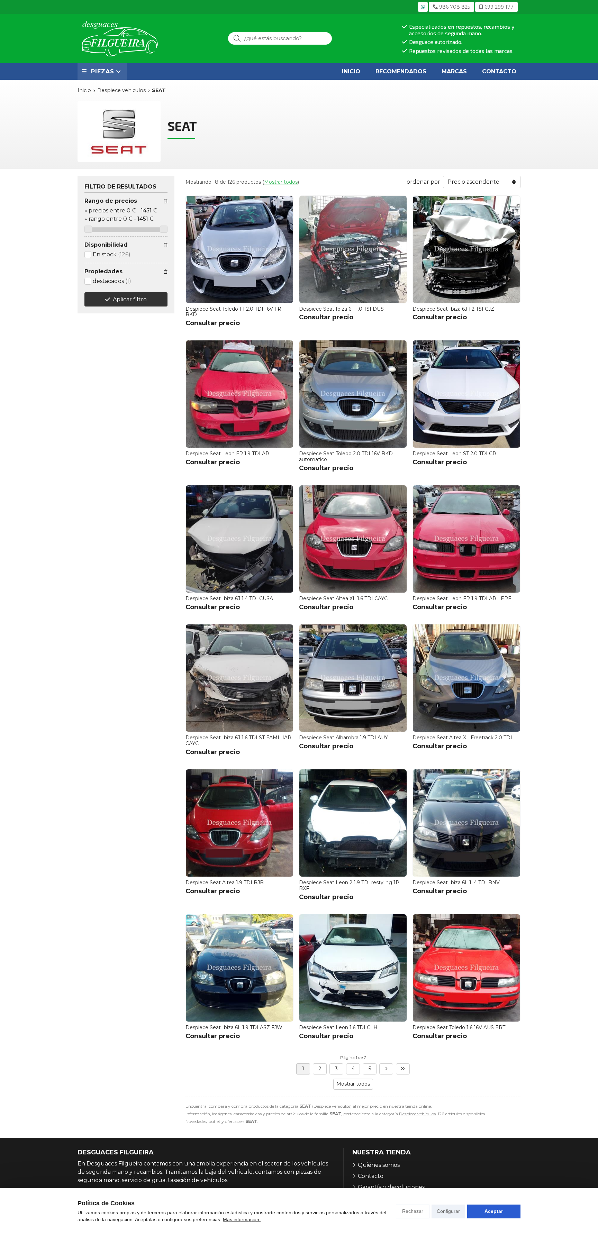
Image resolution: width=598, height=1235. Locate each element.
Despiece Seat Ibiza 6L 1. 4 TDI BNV (456, 882)
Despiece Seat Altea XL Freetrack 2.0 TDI (462, 737)
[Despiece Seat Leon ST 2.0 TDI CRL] (466, 394)
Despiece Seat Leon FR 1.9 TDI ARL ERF (462, 598)
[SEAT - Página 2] (386, 1068)
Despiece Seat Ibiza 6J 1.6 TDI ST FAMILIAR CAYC (238, 740)
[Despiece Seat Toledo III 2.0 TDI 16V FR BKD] (239, 249)
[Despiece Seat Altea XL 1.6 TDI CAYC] (353, 539)
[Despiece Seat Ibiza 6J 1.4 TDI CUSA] (239, 539)
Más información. (242, 1219)
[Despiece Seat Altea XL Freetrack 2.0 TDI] (466, 678)
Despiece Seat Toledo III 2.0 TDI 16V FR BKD (233, 312)
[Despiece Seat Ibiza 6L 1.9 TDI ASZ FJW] (239, 968)
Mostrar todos (281, 182)
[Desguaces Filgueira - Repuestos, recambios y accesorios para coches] (120, 38)
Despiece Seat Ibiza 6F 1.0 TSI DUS (341, 309)
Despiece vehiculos (417, 1113)
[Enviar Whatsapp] (423, 7)
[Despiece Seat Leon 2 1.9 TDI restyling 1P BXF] (353, 823)
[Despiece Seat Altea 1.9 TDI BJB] (239, 823)
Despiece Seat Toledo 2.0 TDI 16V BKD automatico (346, 456)
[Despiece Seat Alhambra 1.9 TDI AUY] (353, 678)
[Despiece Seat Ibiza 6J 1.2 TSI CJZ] (466, 249)
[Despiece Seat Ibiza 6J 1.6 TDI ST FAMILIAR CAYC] (239, 678)
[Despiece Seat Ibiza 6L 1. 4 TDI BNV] (466, 823)
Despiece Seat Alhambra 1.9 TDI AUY (343, 737)
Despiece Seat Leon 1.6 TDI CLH (338, 1027)
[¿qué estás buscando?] (280, 38)
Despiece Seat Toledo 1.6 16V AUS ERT (459, 1027)
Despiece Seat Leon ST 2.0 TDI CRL (456, 453)
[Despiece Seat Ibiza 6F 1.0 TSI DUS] (353, 249)
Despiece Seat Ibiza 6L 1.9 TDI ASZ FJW (233, 1027)
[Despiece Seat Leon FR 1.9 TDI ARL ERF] (466, 539)
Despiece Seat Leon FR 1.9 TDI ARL (228, 453)
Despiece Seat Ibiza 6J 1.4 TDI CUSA (229, 598)
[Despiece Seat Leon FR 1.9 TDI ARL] (239, 394)
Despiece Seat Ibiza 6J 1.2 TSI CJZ (453, 309)
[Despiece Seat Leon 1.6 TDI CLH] (353, 968)
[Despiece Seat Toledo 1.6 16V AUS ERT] (466, 968)
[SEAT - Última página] (403, 1068)
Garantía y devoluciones (391, 1187)
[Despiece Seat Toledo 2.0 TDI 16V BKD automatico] (353, 394)
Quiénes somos (379, 1165)
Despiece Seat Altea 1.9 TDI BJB (224, 882)
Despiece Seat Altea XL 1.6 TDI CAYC (343, 598)
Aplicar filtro (130, 299)
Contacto (370, 1176)
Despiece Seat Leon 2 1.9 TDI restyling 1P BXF (349, 885)
